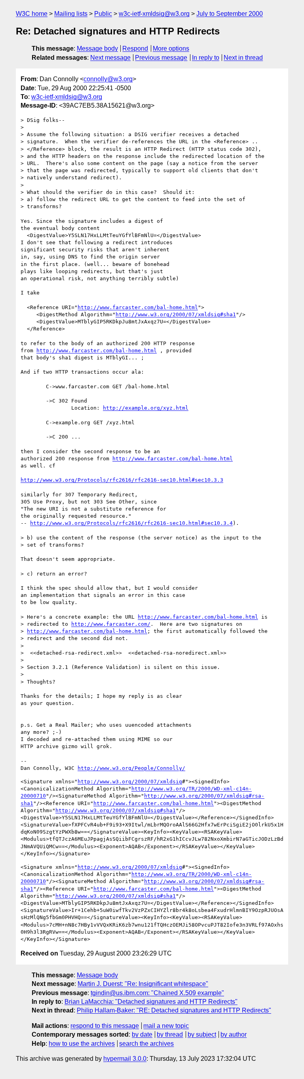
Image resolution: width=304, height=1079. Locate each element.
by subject (202, 1034)
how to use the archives (82, 1043)
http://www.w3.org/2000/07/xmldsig (130, 782)
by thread (170, 1034)
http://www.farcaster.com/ (110, 624)
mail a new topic (166, 1025)
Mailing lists (70, 13)
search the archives (146, 1043)
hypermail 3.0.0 (124, 1058)
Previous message (161, 57)
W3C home (32, 13)
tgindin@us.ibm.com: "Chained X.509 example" (157, 993)
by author (233, 1034)
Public (103, 13)
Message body (97, 48)
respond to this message (104, 1025)
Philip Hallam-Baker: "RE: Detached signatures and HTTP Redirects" (174, 1010)
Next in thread (243, 57)
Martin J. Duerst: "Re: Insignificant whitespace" (143, 983)
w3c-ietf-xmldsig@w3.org (154, 13)
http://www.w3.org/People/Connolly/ (131, 768)
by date (142, 1034)
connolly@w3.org (108, 79)
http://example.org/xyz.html (145, 408)
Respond (135, 48)
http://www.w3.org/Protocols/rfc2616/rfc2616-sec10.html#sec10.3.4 (131, 523)
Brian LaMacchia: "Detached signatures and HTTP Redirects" (151, 1001)
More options (171, 48)
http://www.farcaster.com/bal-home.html (138, 307)
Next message (110, 57)
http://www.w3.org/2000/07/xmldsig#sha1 (176, 314)
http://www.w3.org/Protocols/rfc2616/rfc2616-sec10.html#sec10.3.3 (122, 480)
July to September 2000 (229, 13)
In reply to (205, 57)
